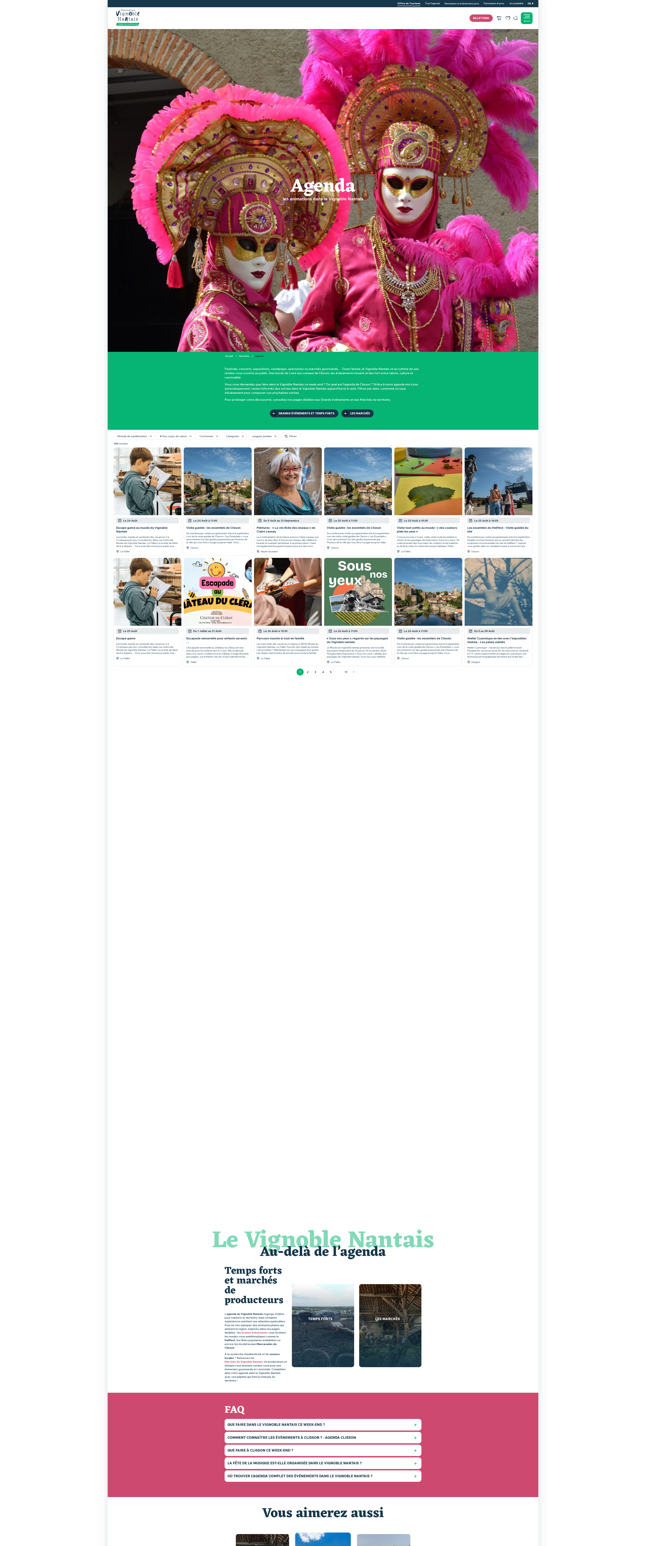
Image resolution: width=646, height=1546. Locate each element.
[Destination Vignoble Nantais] (127, 17)
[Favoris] (507, 18)
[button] (515, 18)
